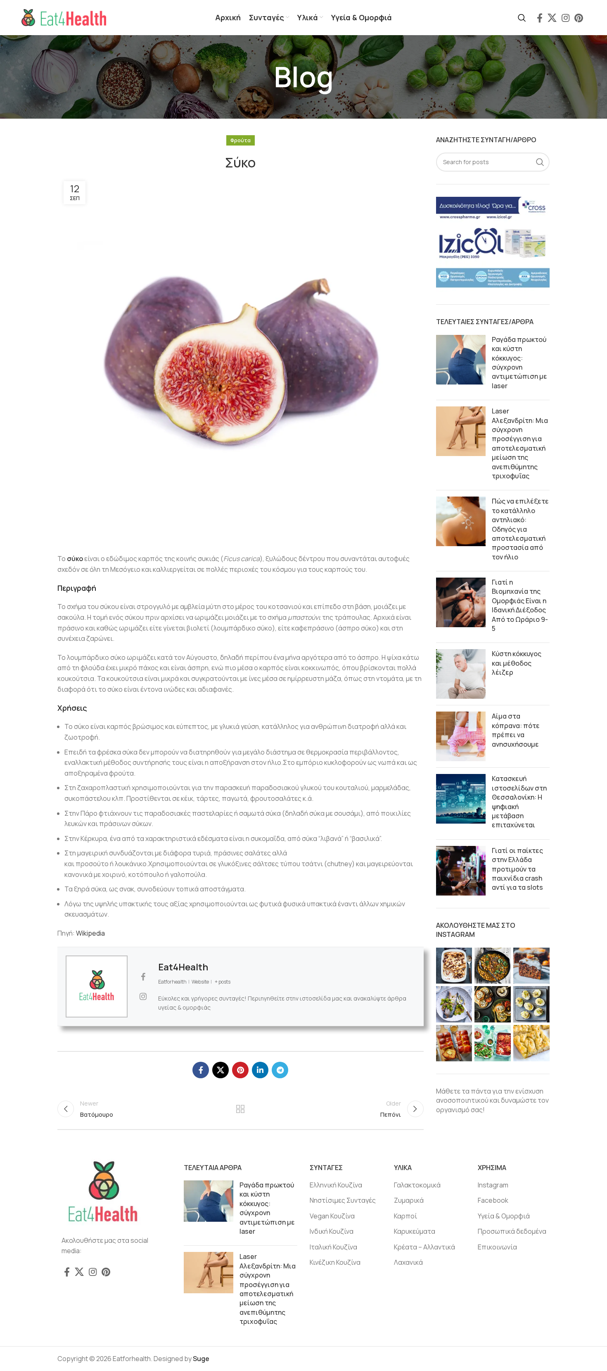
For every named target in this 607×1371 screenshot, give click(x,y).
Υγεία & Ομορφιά (504, 1216)
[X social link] (552, 18)
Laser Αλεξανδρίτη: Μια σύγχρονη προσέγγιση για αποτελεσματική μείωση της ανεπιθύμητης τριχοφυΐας (520, 443)
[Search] (522, 18)
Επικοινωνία (497, 1247)
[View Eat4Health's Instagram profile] (143, 996)
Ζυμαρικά (409, 1200)
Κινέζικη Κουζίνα (335, 1262)
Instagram (493, 1184)
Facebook (493, 1200)
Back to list (240, 1109)
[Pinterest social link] (579, 18)
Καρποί (405, 1216)
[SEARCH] (540, 162)
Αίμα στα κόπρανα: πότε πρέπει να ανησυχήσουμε (516, 730)
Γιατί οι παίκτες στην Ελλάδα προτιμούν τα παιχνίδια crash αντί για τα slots (517, 869)
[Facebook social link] (539, 18)
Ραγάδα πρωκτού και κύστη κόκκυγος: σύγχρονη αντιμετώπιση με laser (519, 362)
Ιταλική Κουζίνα (333, 1247)
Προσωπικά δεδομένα (512, 1231)
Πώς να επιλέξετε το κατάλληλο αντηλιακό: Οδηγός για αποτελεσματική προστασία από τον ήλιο (520, 529)
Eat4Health (183, 967)
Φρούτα (240, 140)
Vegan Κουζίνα (332, 1216)
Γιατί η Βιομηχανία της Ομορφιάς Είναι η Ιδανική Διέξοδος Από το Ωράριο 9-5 (520, 605)
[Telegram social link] (280, 1070)
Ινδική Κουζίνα (331, 1231)
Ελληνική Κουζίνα (336, 1184)
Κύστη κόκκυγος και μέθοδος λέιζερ (516, 663)
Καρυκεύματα (414, 1231)
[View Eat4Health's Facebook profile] (143, 977)
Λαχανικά (408, 1262)
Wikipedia (90, 933)
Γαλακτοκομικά (417, 1184)
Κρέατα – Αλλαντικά (424, 1247)
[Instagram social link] (565, 18)
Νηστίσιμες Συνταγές (343, 1200)
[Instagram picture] (454, 966)
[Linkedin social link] (260, 1070)
